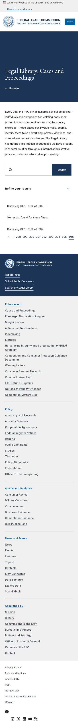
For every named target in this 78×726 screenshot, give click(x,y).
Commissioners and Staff (21, 623)
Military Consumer (16, 500)
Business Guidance (17, 512)
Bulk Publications (16, 523)
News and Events (16, 538)
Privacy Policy (13, 667)
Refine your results (18, 188)
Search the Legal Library (19, 287)
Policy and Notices (15, 673)
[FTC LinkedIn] (24, 719)
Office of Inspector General (22, 641)
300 (31, 236)
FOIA (7, 684)
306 (71, 236)
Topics (9, 562)
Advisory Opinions (16, 421)
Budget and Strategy (18, 635)
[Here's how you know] (33, 6)
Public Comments (16, 444)
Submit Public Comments (19, 281)
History (9, 618)
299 (25, 236)
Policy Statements (16, 462)
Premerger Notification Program (25, 316)
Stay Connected (15, 573)
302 (44, 236)
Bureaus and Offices (18, 629)
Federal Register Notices (20, 433)
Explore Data (13, 585)
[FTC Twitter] (18, 719)
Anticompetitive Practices (21, 328)
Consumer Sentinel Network (23, 371)
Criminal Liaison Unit (18, 377)
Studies (10, 450)
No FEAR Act (12, 690)
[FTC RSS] (36, 719)
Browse (14, 88)
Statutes (10, 339)
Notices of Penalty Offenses (23, 388)
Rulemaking (12, 334)
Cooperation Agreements (21, 427)
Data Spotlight (14, 579)
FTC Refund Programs (19, 383)
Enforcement (13, 304)
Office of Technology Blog (21, 474)
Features (10, 556)
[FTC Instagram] (13, 719)
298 (18, 236)
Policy (9, 409)
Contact (10, 653)
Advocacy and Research (20, 415)
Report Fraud (12, 274)
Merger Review (14, 322)
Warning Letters (15, 365)
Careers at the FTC (17, 647)
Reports (10, 438)
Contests (11, 568)
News (8, 544)
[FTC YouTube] (30, 719)
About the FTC (14, 605)
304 (57, 236)
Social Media (13, 591)
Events (9, 550)
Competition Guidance (19, 518)
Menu (70, 21)
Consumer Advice (16, 494)
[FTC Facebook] (7, 712)
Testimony (12, 456)
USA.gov (10, 702)
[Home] (33, 26)
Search (62, 169)
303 (50, 236)
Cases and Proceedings (20, 310)
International (13, 468)
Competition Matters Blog (21, 394)
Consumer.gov (14, 506)
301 (38, 236)
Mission (10, 612)
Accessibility (12, 679)
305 (64, 236)
